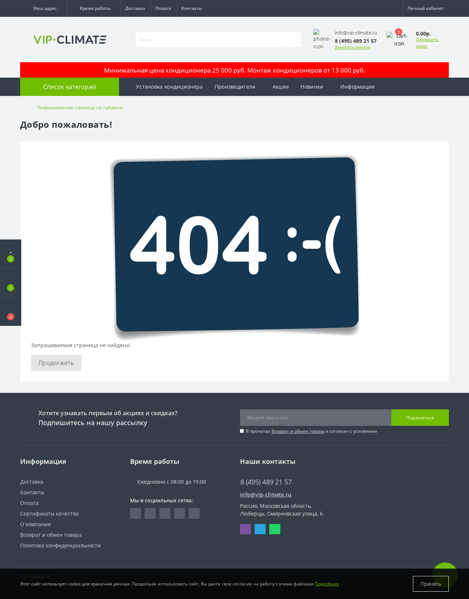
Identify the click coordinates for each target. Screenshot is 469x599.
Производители (235, 86)
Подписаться (420, 417)
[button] (43, 8)
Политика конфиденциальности (60, 545)
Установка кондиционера (169, 86)
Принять (431, 583)
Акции (281, 86)
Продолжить (56, 363)
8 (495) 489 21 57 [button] (266, 482)
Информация (357, 86)
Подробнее (327, 584)
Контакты (191, 8)
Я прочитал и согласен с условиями (311, 431)
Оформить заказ (427, 42)
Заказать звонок (352, 47)
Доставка (135, 8)
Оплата (163, 8)
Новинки (311, 86)
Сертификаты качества (49, 513)
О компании (35, 524)
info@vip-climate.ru (266, 494)
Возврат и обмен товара (298, 431)
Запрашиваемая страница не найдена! (80, 107)
